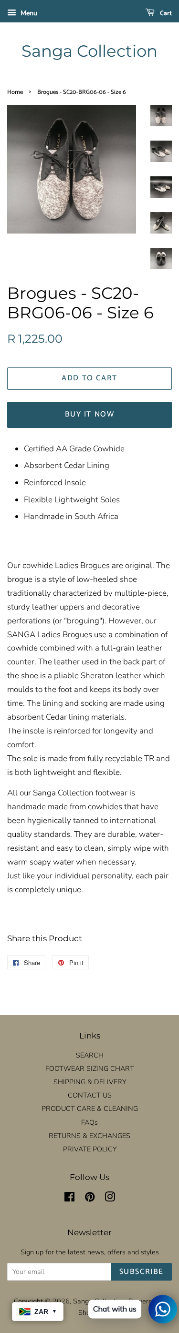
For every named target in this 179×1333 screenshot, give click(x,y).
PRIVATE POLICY (89, 1149)
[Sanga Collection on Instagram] (110, 1198)
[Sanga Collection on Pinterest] (89, 1198)
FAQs (89, 1122)
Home (15, 92)
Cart (165, 13)
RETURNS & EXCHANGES (89, 1135)
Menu (28, 13)
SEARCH (90, 1055)
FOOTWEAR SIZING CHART (89, 1068)
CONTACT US (90, 1095)
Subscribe (141, 1271)
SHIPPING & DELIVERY (89, 1082)
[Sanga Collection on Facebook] (69, 1198)
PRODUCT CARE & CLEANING (90, 1108)
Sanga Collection (89, 51)
